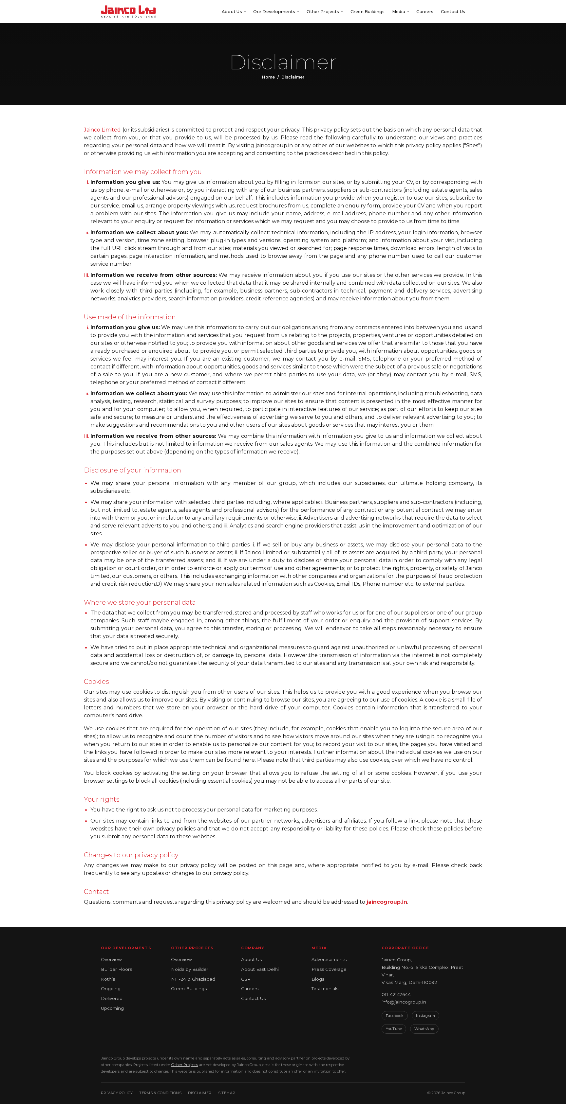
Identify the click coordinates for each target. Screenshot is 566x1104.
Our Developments (274, 11)
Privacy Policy (117, 1093)
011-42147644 (396, 994)
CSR (246, 979)
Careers (424, 11)
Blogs (317, 979)
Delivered (112, 998)
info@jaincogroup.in (404, 1002)
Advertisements (329, 959)
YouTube (394, 1028)
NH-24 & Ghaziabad (193, 979)
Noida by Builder (189, 969)
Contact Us (453, 11)
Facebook (395, 1015)
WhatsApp (424, 1028)
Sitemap (227, 1093)
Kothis (108, 979)
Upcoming (112, 1008)
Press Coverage (329, 969)
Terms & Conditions (160, 1093)
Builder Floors (116, 969)
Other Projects (323, 11)
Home (268, 77)
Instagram (425, 1015)
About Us (251, 959)
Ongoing (111, 988)
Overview (111, 959)
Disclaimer (199, 1093)
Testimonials (324, 988)
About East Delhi (260, 969)
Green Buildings (367, 11)
